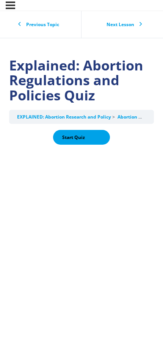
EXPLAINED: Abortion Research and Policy (64, 117)
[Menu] (10, 5)
